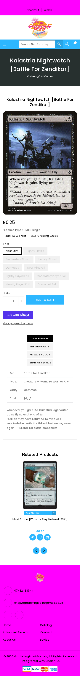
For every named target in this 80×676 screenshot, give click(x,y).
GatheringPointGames (40, 76)
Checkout (32, 10)
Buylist (44, 640)
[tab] (40, 338)
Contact (46, 632)
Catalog (46, 625)
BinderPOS (53, 661)
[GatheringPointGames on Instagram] (43, 4)
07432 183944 (23, 591)
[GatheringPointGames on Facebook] (36, 4)
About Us (9, 640)
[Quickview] (32, 537)
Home (7, 625)
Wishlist (49, 10)
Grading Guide (48, 236)
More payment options (18, 323)
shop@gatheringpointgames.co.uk (38, 603)
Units (6, 293)
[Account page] (67, 44)
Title (6, 244)
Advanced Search (15, 632)
